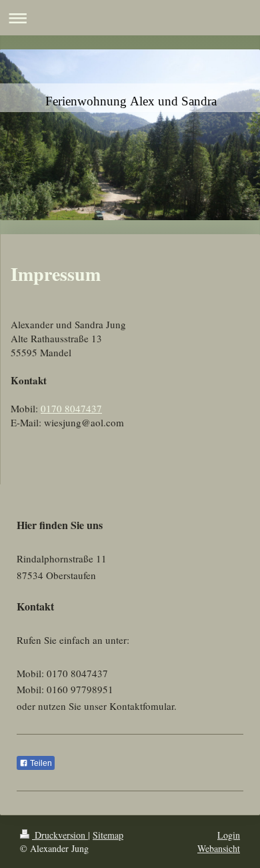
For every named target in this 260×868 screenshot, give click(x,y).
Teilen (40, 763)
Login (228, 835)
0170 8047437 (71, 408)
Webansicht (218, 848)
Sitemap (108, 835)
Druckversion (60, 835)
